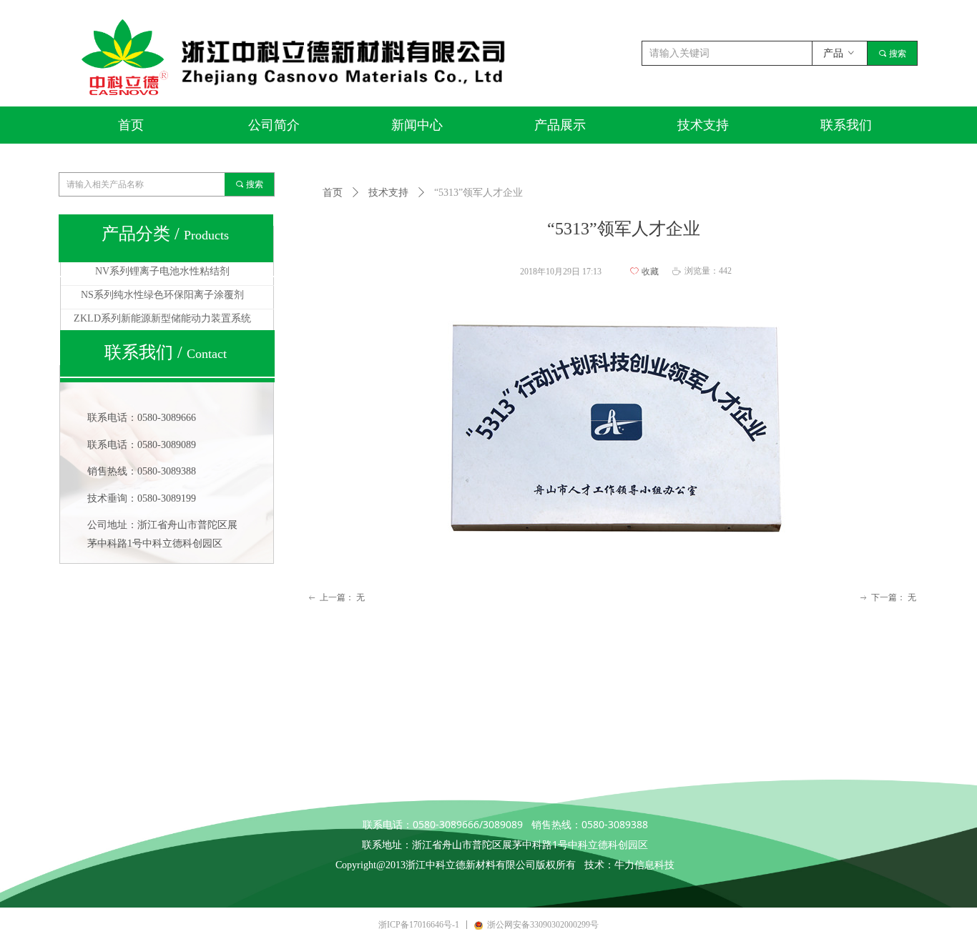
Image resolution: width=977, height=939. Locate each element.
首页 (333, 192)
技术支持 (388, 192)
